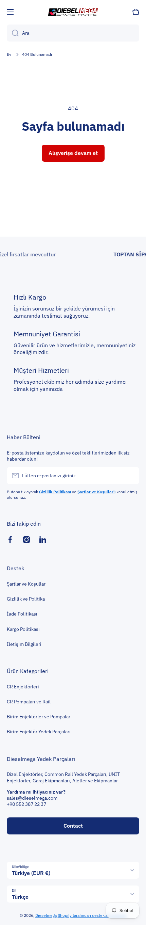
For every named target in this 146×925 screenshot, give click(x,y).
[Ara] (13, 33)
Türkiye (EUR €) (31, 873)
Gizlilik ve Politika (26, 599)
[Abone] (130, 475)
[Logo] (73, 12)
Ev (9, 54)
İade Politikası (22, 614)
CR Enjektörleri (23, 687)
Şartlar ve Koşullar (26, 584)
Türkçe (20, 896)
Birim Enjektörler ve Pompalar (38, 717)
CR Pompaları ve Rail (29, 702)
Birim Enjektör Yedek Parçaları (39, 732)
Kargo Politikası (23, 629)
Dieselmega (46, 915)
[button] (135, 12)
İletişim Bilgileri (24, 644)
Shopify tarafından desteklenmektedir (92, 915)
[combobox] (73, 33)
